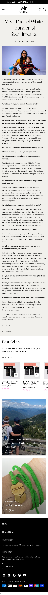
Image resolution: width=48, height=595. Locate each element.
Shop (4, 524)
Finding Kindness (13, 505)
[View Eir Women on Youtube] (24, 575)
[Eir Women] (24, 9)
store (18, 317)
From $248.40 (29, 387)
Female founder (10, 325)
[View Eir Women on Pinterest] (19, 575)
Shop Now (7, 358)
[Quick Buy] (16, 375)
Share (8, 331)
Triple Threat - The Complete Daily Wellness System (31, 383)
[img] (5, 388)
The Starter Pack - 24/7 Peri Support (10, 382)
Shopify (24, 581)
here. (11, 319)
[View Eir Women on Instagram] (4, 575)
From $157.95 (7, 386)
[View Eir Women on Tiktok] (9, 575)
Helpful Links (8, 532)
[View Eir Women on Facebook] (14, 575)
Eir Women (10, 581)
